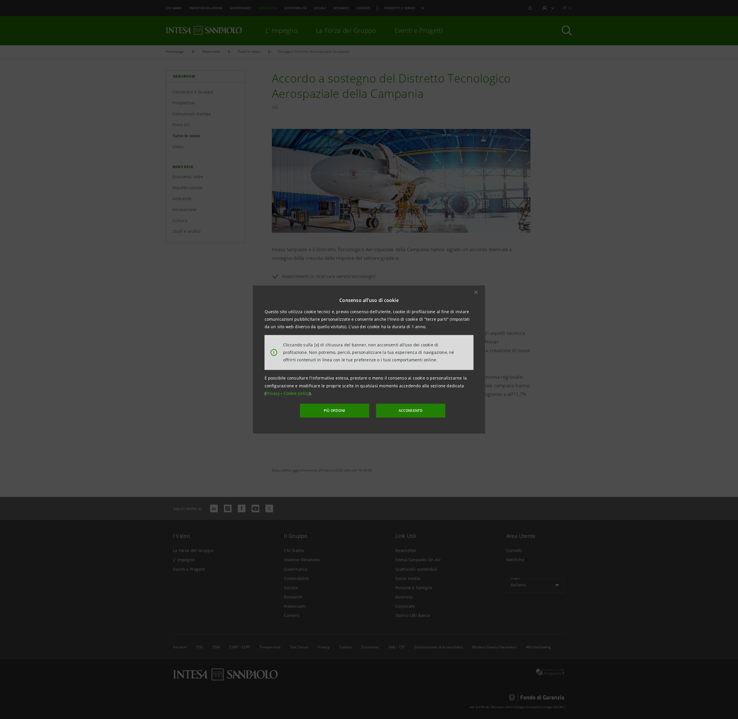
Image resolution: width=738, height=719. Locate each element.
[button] (476, 292)
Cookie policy (297, 393)
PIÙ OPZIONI (334, 410)
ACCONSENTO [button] (411, 410)
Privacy (273, 393)
